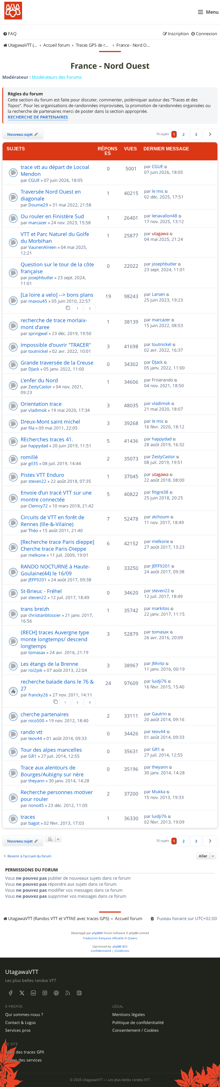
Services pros (18, 1030)
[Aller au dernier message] (166, 166)
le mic (158, 191)
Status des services (23, 1060)
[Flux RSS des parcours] (67, 993)
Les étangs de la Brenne (49, 663)
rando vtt (31, 731)
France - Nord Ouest (110, 66)
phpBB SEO (120, 946)
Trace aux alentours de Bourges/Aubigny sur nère (52, 771)
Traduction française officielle (103, 938)
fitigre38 (160, 492)
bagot (34, 823)
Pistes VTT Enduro (42, 474)
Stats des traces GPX (24, 1052)
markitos (160, 608)
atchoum (160, 516)
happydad (38, 445)
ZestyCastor (40, 386)
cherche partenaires (45, 714)
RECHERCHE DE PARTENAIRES (38, 117)
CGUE (34, 180)
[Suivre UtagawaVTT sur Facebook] (10, 993)
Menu (212, 12)
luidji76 (159, 681)
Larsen (158, 294)
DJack (33, 369)
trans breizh (35, 608)
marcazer (37, 222)
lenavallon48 (164, 215)
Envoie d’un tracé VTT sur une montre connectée (56, 496)
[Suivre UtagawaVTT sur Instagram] (45, 993)
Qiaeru (132, 938)
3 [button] (196, 134)
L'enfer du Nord (39, 380)
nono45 (36, 805)
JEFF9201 (37, 579)
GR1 (32, 756)
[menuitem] (10, 34)
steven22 (37, 481)
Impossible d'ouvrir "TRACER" (56, 344)
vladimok (37, 410)
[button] (210, 134)
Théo (33, 530)
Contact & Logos (20, 1022)
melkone (37, 555)
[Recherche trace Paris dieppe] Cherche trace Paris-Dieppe (57, 545)
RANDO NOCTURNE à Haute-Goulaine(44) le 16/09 (55, 570)
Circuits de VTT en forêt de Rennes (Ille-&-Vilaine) (52, 520)
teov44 (35, 738)
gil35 (33, 463)
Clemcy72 (38, 506)
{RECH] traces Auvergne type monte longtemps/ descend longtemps (55, 639)
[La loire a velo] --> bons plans (57, 294)
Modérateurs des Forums (57, 77)
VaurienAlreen (42, 247)
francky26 (38, 695)
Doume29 (38, 205)
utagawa (160, 233)
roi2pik (35, 670)
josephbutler (40, 277)
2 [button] (183, 134)
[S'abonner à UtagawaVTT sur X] (22, 993)
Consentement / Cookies (135, 1030)
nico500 (36, 720)
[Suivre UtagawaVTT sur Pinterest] (56, 993)
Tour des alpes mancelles (51, 749)
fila (31, 428)
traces (28, 816)
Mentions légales (128, 1014)
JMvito (158, 663)
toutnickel (38, 351)
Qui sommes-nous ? (24, 1014)
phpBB (96, 933)
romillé (29, 457)
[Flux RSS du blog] (79, 993)
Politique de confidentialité (138, 1022)
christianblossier (44, 615)
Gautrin (159, 713)
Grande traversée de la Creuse (57, 362)
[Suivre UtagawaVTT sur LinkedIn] (33, 993)
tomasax (36, 652)
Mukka (158, 791)
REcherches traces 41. (47, 439)
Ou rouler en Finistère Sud (52, 216)
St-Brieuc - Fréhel (41, 591)
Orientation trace (41, 403)
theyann (36, 780)
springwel (38, 333)
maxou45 (37, 301)
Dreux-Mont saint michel (50, 421)
